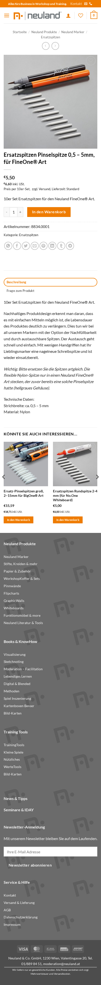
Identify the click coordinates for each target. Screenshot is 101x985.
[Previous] (4, 486)
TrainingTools (14, 745)
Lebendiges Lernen (18, 676)
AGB (7, 910)
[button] (7, 15)
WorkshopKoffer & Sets (22, 579)
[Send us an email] (85, 4)
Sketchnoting (14, 662)
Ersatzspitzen (50, 37)
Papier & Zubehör (17, 571)
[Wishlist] (80, 15)
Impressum (12, 925)
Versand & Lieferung (19, 903)
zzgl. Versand (41, 189)
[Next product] (46, 46)
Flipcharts (11, 593)
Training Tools (16, 731)
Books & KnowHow (20, 641)
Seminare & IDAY (19, 809)
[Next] (97, 486)
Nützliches (12, 759)
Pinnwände (12, 586)
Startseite (20, 32)
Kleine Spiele (13, 752)
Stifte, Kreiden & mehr (21, 564)
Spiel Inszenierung (17, 698)
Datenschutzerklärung (21, 917)
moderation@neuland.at (61, 964)
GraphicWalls (14, 601)
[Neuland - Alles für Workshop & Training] (37, 15)
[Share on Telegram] (70, 246)
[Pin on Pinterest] (43, 246)
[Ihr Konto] (68, 15)
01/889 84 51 (31, 964)
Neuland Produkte (44, 32)
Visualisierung (14, 655)
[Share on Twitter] (26, 246)
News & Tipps (15, 798)
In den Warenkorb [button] (18, 519)
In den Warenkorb (49, 212)
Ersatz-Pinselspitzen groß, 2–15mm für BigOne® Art (24, 493)
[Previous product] (55, 46)
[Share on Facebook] (17, 246)
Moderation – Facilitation (23, 669)
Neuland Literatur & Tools (23, 623)
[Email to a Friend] (35, 246)
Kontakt (76, 4)
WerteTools (12, 767)
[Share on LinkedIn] (52, 246)
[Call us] (90, 4)
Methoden (11, 691)
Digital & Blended (17, 684)
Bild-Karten (13, 713)
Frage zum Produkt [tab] (20, 291)
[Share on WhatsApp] (8, 246)
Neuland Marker (72, 32)
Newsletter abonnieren (30, 865)
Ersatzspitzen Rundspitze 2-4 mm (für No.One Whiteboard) (75, 495)
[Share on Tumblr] (61, 246)
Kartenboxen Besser (19, 706)
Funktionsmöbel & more (22, 615)
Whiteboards (14, 608)
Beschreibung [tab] (16, 282)
